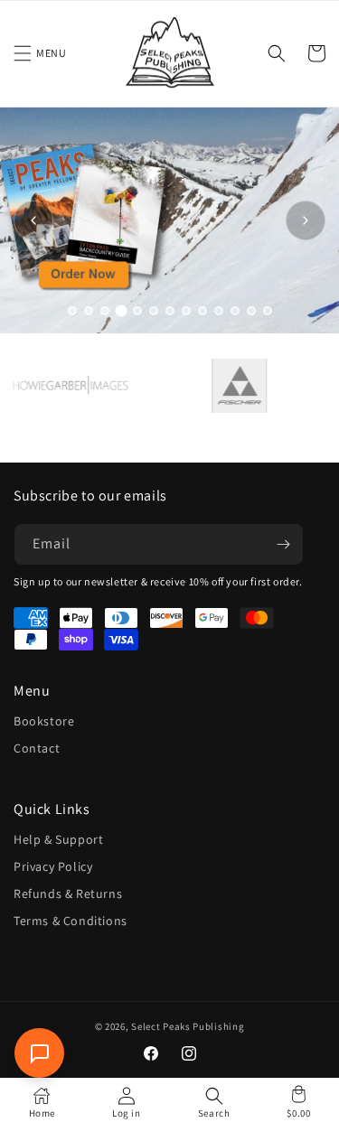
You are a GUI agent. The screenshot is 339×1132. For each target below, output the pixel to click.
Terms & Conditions (70, 920)
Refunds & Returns (68, 893)
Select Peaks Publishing (187, 1026)
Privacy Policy (53, 866)
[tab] (72, 310)
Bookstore (44, 721)
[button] (22, 53)
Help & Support (58, 839)
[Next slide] (305, 220)
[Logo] (232, 386)
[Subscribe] (283, 544)
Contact (37, 748)
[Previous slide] (33, 220)
